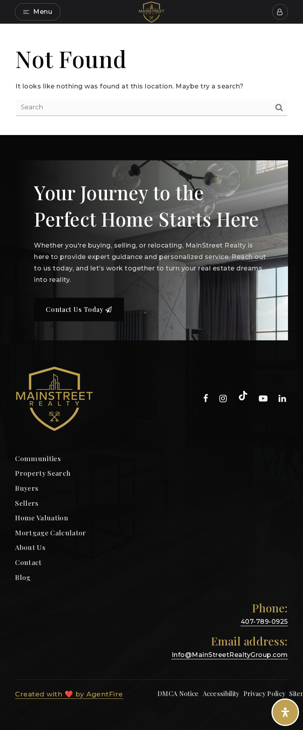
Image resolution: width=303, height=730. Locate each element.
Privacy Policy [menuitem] (264, 693)
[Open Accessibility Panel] (285, 712)
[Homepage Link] (151, 11)
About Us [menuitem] (30, 547)
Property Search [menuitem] (43, 472)
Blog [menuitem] (22, 577)
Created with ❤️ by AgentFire (69, 694)
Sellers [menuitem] (26, 502)
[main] (151, 79)
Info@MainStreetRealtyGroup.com (230, 655)
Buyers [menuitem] (26, 487)
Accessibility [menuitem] (221, 693)
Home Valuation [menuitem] (41, 517)
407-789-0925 (264, 621)
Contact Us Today (75, 309)
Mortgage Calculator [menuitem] (50, 532)
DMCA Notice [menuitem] (178, 693)
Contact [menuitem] (28, 562)
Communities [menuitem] (38, 458)
